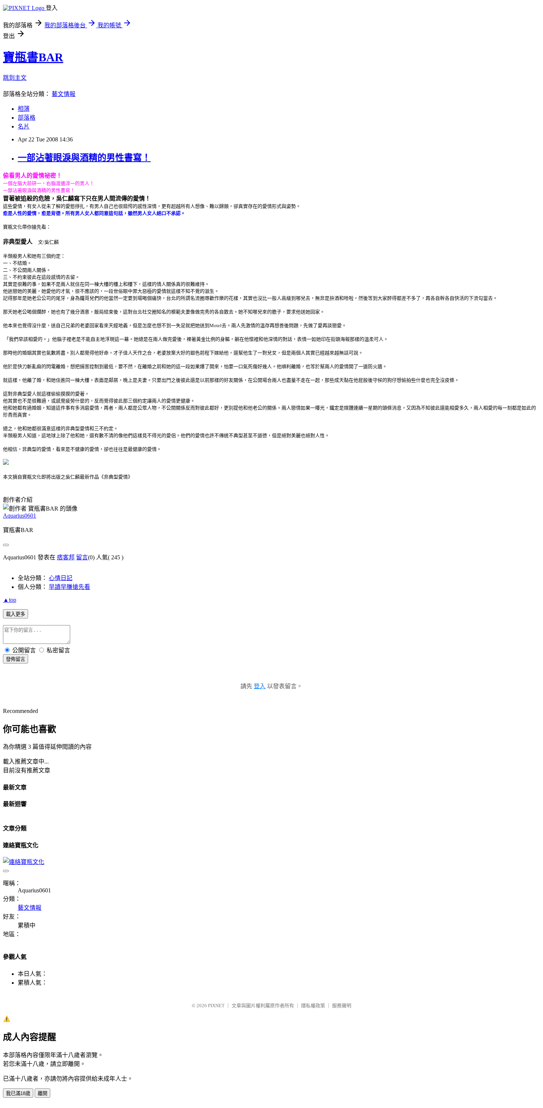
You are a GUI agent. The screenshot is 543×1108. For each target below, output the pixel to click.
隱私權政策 (313, 1005)
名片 (24, 126)
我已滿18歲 (18, 1093)
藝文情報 (63, 94)
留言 (82, 557)
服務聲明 (341, 1005)
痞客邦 (66, 557)
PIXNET (216, 1005)
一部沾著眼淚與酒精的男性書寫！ (84, 157)
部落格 (26, 117)
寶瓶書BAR (33, 57)
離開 (42, 1093)
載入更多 (15, 614)
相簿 (24, 109)
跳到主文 (15, 78)
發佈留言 (15, 659)
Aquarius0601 (19, 515)
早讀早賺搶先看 (69, 587)
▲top (9, 600)
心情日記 (60, 578)
